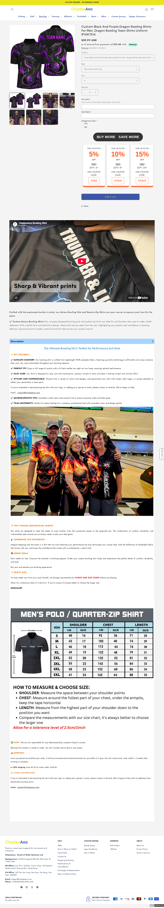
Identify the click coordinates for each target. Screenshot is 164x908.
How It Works (89, 853)
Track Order (62, 853)
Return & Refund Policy (67, 874)
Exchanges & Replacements (68, 870)
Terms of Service (143, 853)
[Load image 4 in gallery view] (67, 100)
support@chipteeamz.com (29, 392)
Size (83, 75)
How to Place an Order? (67, 849)
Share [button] (86, 206)
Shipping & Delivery (66, 860)
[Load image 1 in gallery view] (17, 100)
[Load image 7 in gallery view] (50, 117)
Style (83, 64)
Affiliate (113, 849)
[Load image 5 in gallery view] (17, 117)
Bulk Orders (115, 845)
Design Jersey (89, 845)
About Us (140, 845)
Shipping (84, 48)
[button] (12, 9)
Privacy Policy (142, 849)
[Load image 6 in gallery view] (33, 117)
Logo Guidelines (90, 849)
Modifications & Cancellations (64, 865)
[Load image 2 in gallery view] (33, 100)
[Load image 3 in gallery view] (50, 100)
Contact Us (62, 856)
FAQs (60, 845)
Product (84, 52)
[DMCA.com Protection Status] (156, 906)
